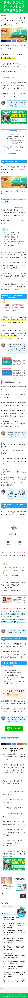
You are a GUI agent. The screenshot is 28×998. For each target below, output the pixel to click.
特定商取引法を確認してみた (17, 140)
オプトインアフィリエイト (7, 736)
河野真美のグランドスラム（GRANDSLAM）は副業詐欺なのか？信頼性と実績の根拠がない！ (14, 955)
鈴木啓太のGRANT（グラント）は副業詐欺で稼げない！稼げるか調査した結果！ (14, 981)
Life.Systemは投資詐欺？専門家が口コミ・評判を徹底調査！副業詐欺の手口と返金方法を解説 (14, 940)
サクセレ (3, 15)
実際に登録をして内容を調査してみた (15, 147)
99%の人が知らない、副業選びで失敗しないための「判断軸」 (14, 918)
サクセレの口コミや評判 (13, 151)
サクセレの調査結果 (11, 153)
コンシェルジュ (17, 736)
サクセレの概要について (13, 134)
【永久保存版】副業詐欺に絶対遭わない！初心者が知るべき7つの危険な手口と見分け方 (14, 932)
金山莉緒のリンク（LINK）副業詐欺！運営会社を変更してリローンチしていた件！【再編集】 (14, 974)
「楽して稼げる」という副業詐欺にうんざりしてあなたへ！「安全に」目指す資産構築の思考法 (14, 925)
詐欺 (13, 738)
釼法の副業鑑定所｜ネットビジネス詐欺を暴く (14, 6)
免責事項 (19, 994)
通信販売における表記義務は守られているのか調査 (15, 137)
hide (18, 131)
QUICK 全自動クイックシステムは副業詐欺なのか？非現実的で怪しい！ (14, 962)
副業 (9, 738)
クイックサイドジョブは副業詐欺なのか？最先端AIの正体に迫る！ (13, 967)
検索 (3, 893)
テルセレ (4, 738)
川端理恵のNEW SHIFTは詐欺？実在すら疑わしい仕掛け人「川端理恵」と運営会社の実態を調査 (14, 947)
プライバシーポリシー (11, 994)
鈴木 (17, 738)
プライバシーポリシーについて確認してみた (17, 143)
